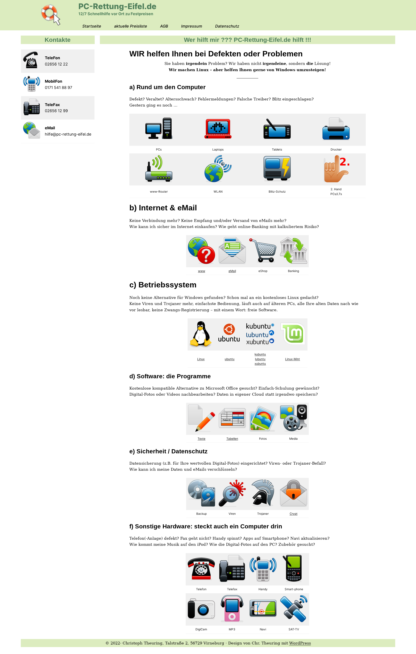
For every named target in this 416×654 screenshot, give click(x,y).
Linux (201, 359)
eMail (232, 271)
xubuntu (260, 363)
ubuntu (229, 359)
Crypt (293, 513)
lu (256, 359)
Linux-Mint (292, 359)
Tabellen (232, 438)
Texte (201, 438)
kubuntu (260, 354)
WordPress (300, 643)
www (201, 271)
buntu (261, 359)
